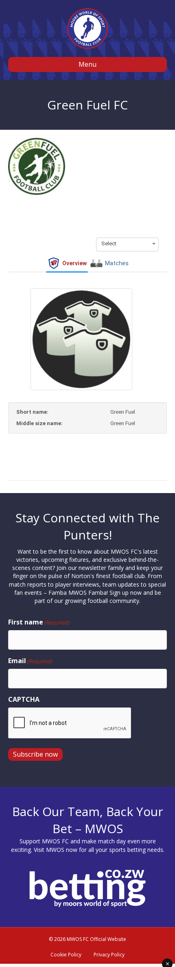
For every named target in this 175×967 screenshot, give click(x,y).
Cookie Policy (65, 954)
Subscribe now (35, 754)
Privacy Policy (109, 954)
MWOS (55, 849)
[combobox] (127, 243)
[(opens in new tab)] (87, 888)
